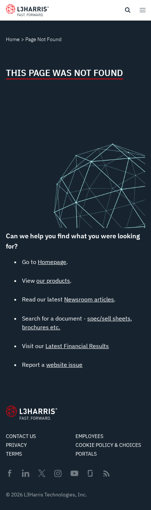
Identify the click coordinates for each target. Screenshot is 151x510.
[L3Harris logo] (27, 11)
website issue (64, 364)
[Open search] (127, 10)
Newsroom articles (89, 299)
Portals (86, 454)
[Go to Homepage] (31, 413)
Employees (89, 436)
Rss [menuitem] (106, 473)
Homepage (52, 261)
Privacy (16, 445)
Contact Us (21, 436)
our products (53, 280)
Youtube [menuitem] (74, 473)
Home (13, 39)
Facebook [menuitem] (9, 473)
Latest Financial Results (77, 346)
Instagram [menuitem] (58, 473)
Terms (14, 454)
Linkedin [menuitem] (25, 473)
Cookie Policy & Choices (108, 445)
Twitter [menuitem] (41, 473)
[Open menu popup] (142, 10)
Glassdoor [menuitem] (90, 473)
